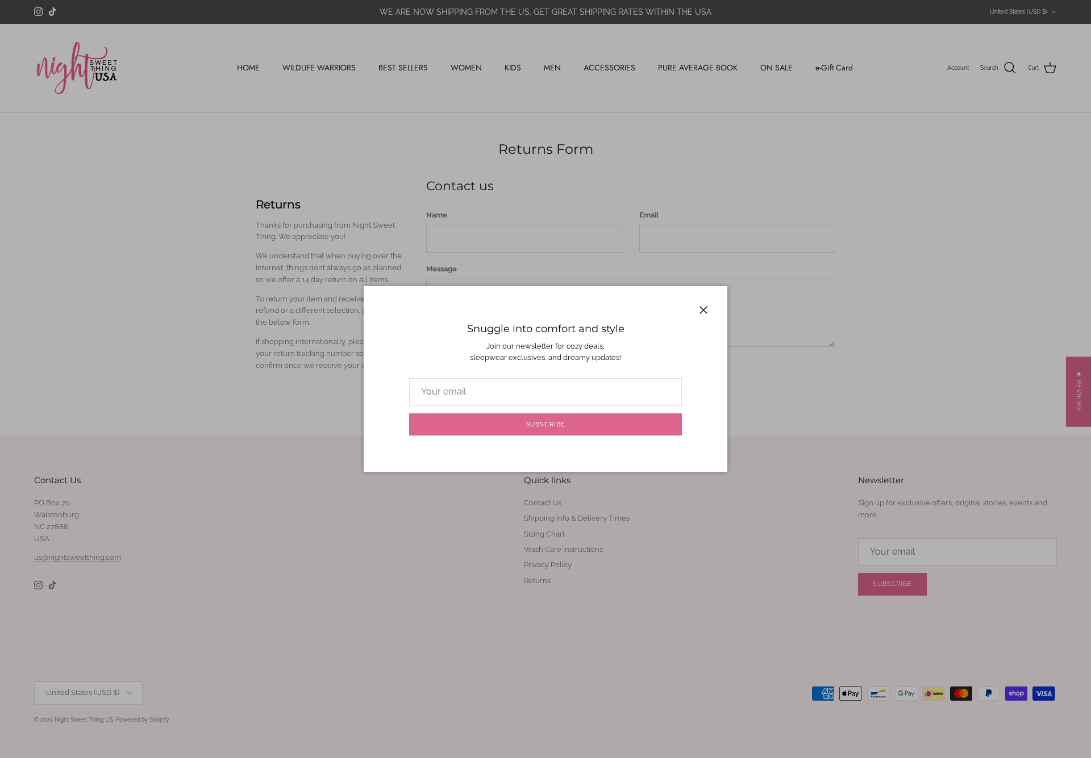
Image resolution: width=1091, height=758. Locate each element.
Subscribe (545, 424)
